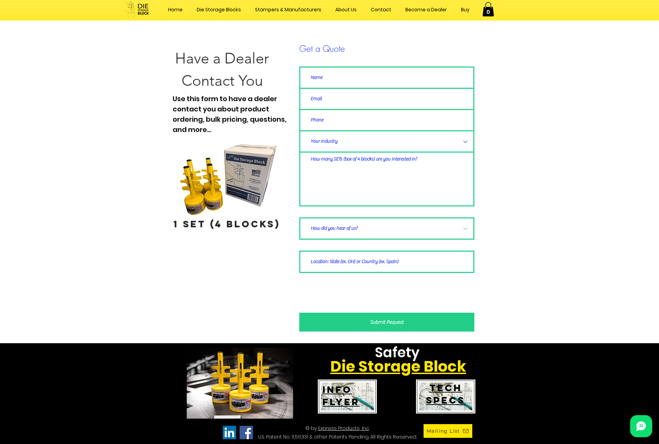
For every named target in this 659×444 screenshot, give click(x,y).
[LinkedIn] (229, 432)
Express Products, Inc (343, 428)
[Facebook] (246, 432)
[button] (488, 9)
